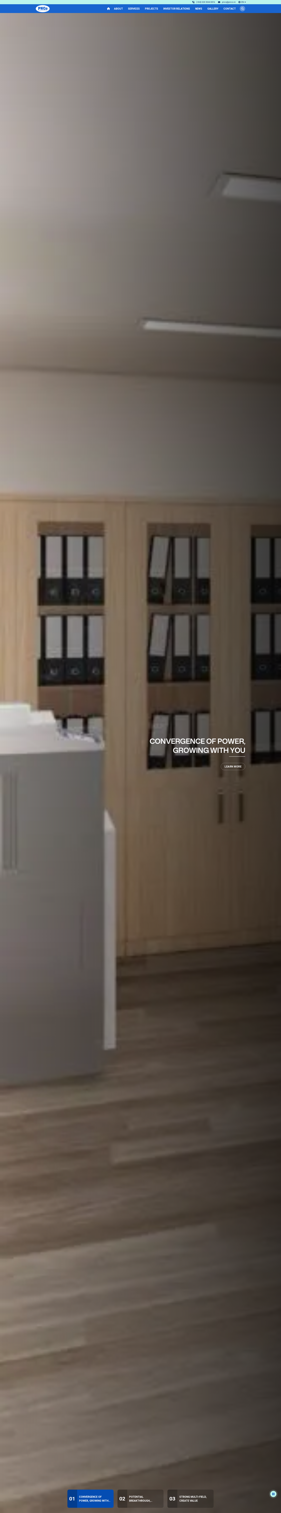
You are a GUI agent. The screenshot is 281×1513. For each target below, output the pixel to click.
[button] (242, 2)
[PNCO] (43, 8)
